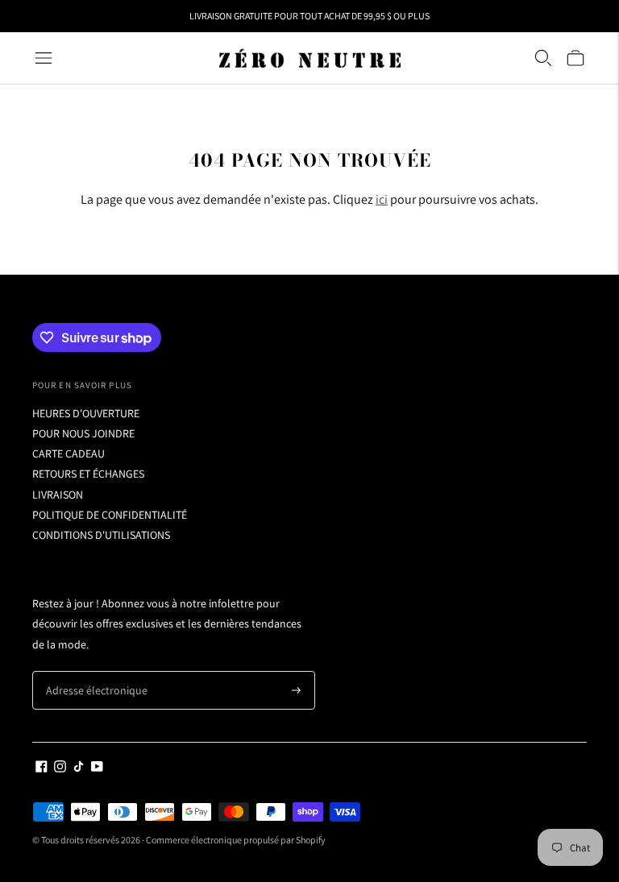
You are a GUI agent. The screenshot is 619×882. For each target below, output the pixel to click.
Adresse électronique (90, 671)
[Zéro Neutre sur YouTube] (97, 768)
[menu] (43, 58)
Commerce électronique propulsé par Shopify (236, 840)
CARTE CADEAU (68, 453)
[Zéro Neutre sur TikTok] (79, 768)
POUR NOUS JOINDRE (83, 433)
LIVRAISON (57, 494)
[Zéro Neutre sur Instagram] (60, 768)
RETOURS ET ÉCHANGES (88, 473)
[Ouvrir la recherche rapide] (543, 58)
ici (382, 199)
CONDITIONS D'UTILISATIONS (101, 535)
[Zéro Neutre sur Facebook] (41, 768)
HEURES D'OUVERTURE (85, 413)
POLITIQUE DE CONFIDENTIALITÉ (109, 514)
